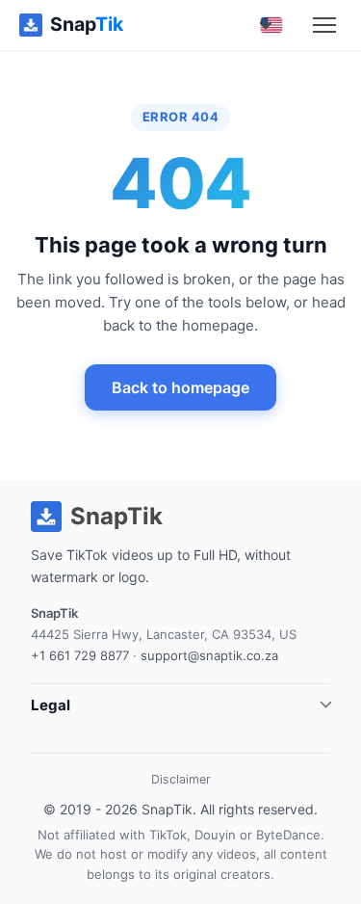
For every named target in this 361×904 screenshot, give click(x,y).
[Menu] (324, 25)
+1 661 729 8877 (80, 655)
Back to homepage (180, 387)
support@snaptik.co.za (209, 655)
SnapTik (167, 809)
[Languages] (271, 25)
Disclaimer (181, 779)
